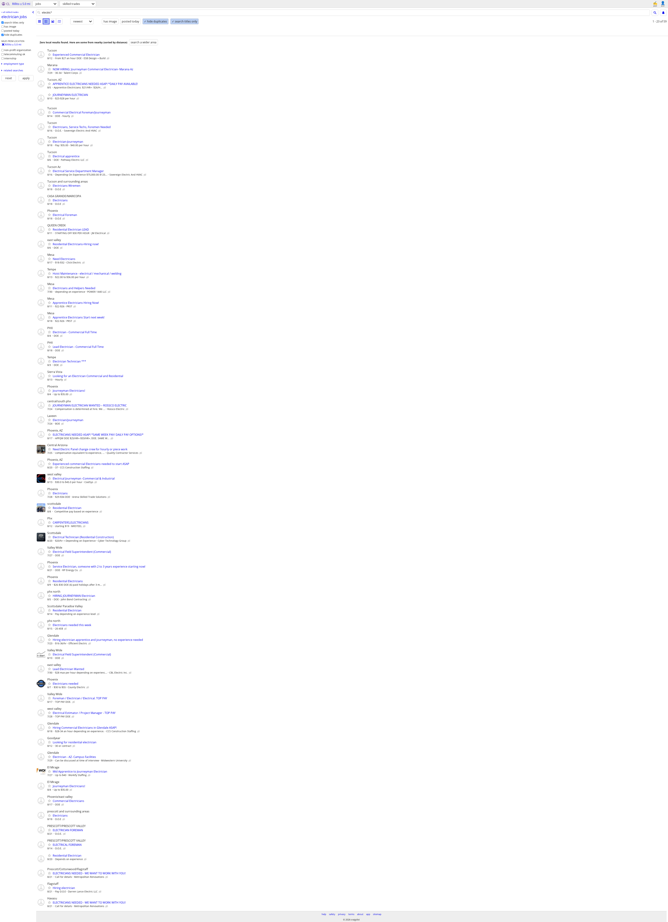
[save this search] (663, 13)
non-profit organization (17, 50)
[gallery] (52, 21)
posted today (11, 30)
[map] (59, 21)
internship (10, 58)
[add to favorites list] (49, 54)
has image (10, 26)
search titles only (14, 22)
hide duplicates (13, 34)
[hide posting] (108, 58)
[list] (39, 21)
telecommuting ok (14, 54)
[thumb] (46, 21)
